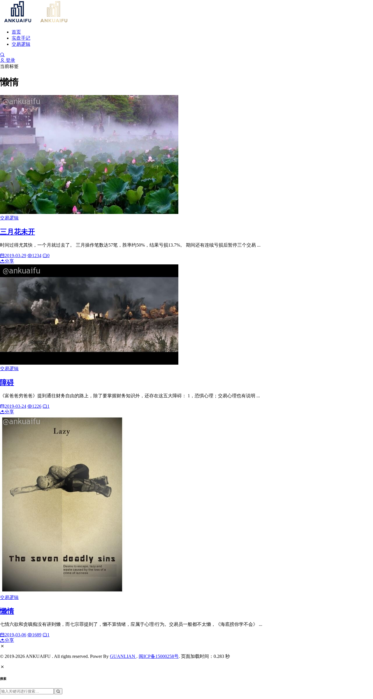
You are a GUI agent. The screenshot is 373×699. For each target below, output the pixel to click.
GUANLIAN (123, 656)
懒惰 (7, 611)
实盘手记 (21, 38)
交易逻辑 (21, 44)
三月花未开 (17, 232)
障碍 (7, 382)
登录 (10, 60)
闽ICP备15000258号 (159, 656)
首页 (16, 31)
